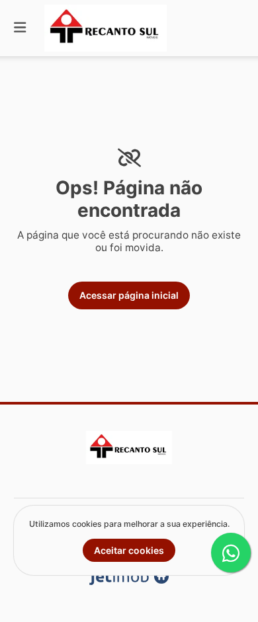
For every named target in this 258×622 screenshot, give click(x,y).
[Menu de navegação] (20, 28)
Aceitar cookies (129, 550)
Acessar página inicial (129, 295)
